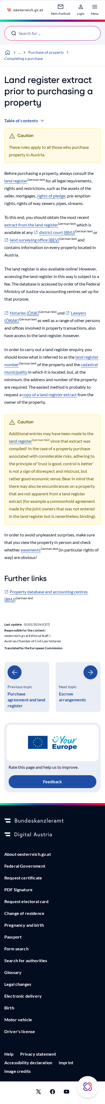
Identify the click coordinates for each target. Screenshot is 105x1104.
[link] (26, 687)
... (19, 52)
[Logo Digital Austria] (52, 835)
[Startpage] (7, 52)
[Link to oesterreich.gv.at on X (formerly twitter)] (38, 1093)
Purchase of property (46, 52)
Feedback (52, 781)
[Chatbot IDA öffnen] (88, 1087)
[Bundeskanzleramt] (52, 821)
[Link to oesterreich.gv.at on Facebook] (52, 1093)
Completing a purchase (23, 58)
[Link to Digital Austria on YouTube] (66, 1093)
